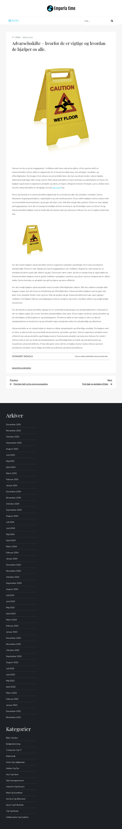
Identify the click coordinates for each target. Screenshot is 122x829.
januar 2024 (11, 558)
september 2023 (14, 583)
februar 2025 (12, 479)
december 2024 (13, 491)
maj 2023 (10, 607)
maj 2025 (10, 461)
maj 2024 (10, 534)
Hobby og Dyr (12, 768)
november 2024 (13, 497)
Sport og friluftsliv (15, 805)
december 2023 (13, 564)
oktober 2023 (12, 577)
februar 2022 (12, 699)
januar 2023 (11, 632)
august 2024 (12, 516)
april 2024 (11, 540)
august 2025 (12, 449)
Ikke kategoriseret (15, 780)
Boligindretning (13, 744)
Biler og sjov (12, 737)
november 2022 (13, 644)
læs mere (57, 187)
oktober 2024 (12, 503)
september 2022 (14, 656)
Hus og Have (12, 774)
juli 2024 (10, 522)
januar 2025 (11, 485)
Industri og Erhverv (21, 368)
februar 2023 (12, 625)
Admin (17, 37)
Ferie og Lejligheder (15, 762)
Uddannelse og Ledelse (17, 817)
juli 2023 (10, 595)
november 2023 (13, 571)
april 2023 (11, 613)
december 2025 (13, 424)
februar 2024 (12, 552)
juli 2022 (10, 668)
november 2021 (13, 717)
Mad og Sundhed (14, 792)
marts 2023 (11, 619)
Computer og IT (14, 750)
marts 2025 (11, 473)
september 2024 (14, 510)
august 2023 (12, 589)
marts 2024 (11, 546)
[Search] (112, 21)
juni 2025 (10, 455)
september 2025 (14, 442)
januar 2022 (11, 705)
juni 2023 (10, 601)
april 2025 (11, 467)
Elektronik (10, 756)
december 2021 (13, 711)
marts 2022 (11, 693)
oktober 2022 (12, 650)
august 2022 (12, 662)
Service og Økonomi (15, 798)
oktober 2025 (12, 436)
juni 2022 (10, 674)
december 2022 (13, 638)
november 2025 (13, 430)
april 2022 (11, 686)
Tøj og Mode (12, 811)
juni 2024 (10, 528)
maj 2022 (10, 680)
